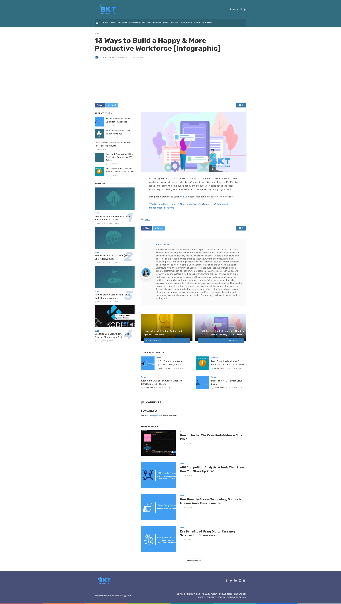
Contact (211, 597)
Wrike (184, 196)
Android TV (186, 23)
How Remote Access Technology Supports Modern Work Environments (211, 501)
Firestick (122, 23)
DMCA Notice (225, 594)
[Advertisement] (170, 81)
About (201, 597)
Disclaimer (240, 594)
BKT (131, 596)
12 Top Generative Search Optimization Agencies (170, 363)
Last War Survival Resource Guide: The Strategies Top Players (161, 382)
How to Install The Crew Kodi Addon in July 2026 (211, 437)
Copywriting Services (188, 594)
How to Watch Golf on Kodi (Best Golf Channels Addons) (112, 296)
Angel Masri (108, 57)
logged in (156, 416)
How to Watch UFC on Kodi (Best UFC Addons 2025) (112, 257)
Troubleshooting (203, 23)
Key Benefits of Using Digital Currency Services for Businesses (207, 533)
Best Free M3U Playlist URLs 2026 (226, 382)
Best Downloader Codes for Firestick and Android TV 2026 (227, 363)
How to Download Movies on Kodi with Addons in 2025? (112, 218)
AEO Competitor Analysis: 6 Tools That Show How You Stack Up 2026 (212, 469)
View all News (192, 560)
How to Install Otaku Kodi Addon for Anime (118, 132)
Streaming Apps (137, 23)
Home (105, 23)
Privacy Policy (209, 594)
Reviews (174, 23)
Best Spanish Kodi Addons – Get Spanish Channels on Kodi (112, 335)
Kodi (113, 23)
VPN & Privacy (154, 23)
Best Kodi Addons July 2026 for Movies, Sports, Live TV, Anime (119, 157)
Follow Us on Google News (232, 597)
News (165, 23)
